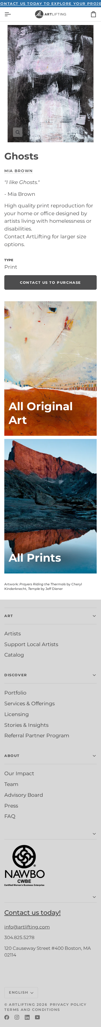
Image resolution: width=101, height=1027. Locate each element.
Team (11, 784)
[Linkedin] (27, 1017)
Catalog (14, 654)
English (18, 992)
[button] (50, 834)
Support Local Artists (31, 644)
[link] (50, 282)
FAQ (9, 816)
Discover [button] (15, 675)
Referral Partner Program (36, 735)
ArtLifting (22, 1004)
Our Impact (19, 773)
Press (11, 805)
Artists (12, 633)
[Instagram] (17, 1017)
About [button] (12, 755)
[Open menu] (12, 14)
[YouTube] (37, 1017)
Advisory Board (23, 795)
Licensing (16, 714)
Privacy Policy (68, 1004)
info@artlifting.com (27, 927)
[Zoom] (50, 83)
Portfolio (15, 692)
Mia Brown (18, 170)
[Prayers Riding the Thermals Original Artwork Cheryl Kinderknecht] (50, 368)
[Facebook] (6, 1017)
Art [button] (8, 616)
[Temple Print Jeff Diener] (50, 506)
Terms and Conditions (32, 1009)
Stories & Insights (26, 725)
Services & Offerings (29, 703)
